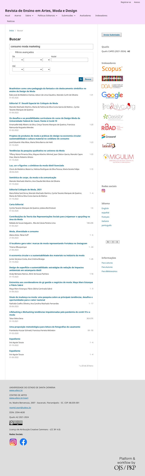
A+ (108, 242)
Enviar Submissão (112, 35)
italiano (105, 221)
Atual (7, 15)
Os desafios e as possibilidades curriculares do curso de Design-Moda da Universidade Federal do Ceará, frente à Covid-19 (44, 119)
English (105, 208)
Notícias (11, 21)
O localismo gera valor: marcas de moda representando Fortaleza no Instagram (48, 243)
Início (11, 30)
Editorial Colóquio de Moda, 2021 (25, 189)
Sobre (28, 15)
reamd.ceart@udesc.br (20, 407)
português (107, 225)
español (105, 212)
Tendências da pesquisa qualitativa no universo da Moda (37, 150)
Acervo (18, 15)
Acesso (137, 2)
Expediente (14, 338)
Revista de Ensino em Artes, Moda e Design (41, 10)
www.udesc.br (16, 390)
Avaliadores (85, 15)
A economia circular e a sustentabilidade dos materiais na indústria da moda (46, 255)
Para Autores (107, 267)
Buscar (88, 79)
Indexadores (101, 15)
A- (117, 242)
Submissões (68, 15)
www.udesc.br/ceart (18, 398)
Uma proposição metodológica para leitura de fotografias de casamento (44, 326)
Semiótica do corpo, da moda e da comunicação (32, 177)
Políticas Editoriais (47, 15)
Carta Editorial (16, 204)
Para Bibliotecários (109, 271)
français (105, 216)
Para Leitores (107, 263)
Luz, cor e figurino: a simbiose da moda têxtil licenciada (36, 165)
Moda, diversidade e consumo (24, 231)
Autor (53, 56)
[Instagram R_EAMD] (13, 445)
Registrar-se (126, 2)
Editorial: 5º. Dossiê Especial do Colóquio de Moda (33, 103)
